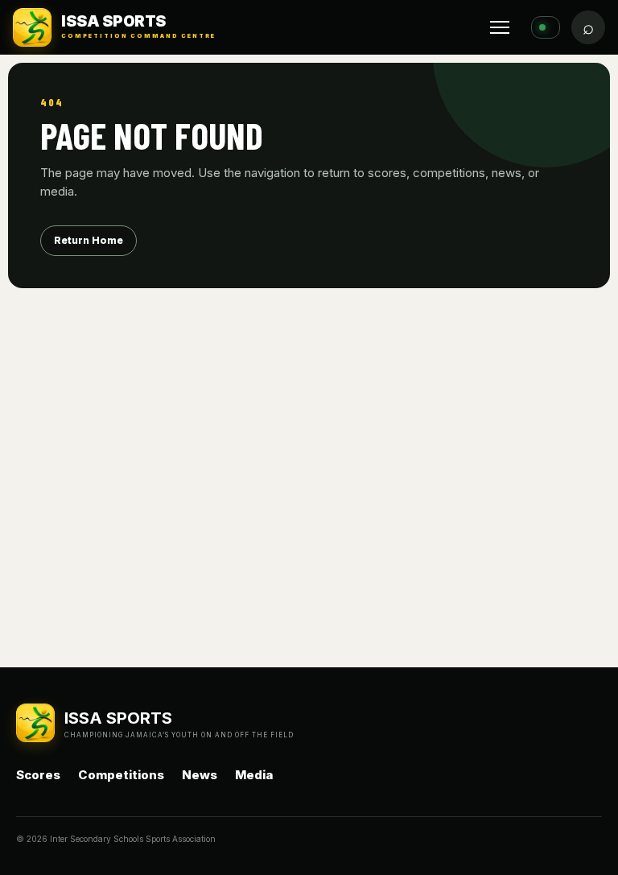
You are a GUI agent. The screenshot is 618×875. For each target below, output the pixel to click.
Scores (38, 774)
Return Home (88, 240)
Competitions (121, 774)
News (199, 774)
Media (254, 774)
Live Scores (545, 27)
